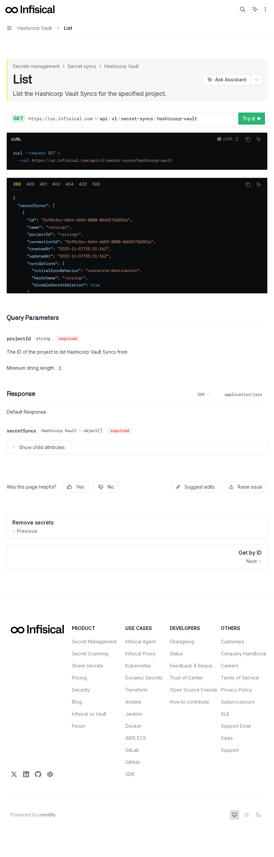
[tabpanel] (137, 241)
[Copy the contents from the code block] (248, 139)
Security (81, 690)
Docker (133, 726)
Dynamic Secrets (143, 678)
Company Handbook (244, 653)
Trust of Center (186, 678)
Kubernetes (138, 665)
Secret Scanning (90, 653)
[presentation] (137, 241)
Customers (232, 641)
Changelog (182, 641)
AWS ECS (135, 738)
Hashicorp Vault (121, 66)
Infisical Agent (140, 641)
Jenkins (133, 714)
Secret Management (94, 641)
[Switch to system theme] (234, 814)
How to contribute (189, 702)
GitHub (132, 762)
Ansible (133, 702)
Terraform (136, 690)
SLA (225, 714)
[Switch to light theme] (246, 814)
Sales (227, 738)
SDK (130, 774)
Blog (77, 702)
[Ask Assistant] (258, 139)
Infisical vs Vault (89, 714)
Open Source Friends (193, 690)
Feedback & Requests (194, 665)
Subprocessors (238, 702)
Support (230, 750)
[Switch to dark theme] (258, 814)
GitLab (132, 750)
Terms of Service (240, 678)
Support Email (236, 726)
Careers (230, 665)
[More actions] (265, 9)
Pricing (79, 678)
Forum (78, 726)
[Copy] (230, 118)
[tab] (17, 184)
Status (176, 653)
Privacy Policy (236, 690)
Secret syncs (81, 66)
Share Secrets (87, 665)
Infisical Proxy (140, 653)
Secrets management (36, 66)
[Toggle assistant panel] (255, 9)
